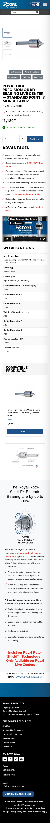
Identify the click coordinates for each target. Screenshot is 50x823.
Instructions (16, 72)
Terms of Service (34, 811)
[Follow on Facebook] (10, 759)
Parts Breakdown (31, 72)
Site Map (6, 726)
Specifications (18, 248)
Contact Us (7, 746)
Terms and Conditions (12, 734)
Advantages (15, 147)
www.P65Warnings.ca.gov (29, 677)
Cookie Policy (8, 742)
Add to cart (35, 139)
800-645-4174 (8, 770)
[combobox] (25, 12)
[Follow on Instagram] (16, 759)
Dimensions (13, 77)
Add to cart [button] (25, 431)
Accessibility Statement (12, 730)
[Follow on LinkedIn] (4, 759)
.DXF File (38, 77)
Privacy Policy (8, 738)
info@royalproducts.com (13, 786)
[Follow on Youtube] (21, 759)
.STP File (26, 77)
